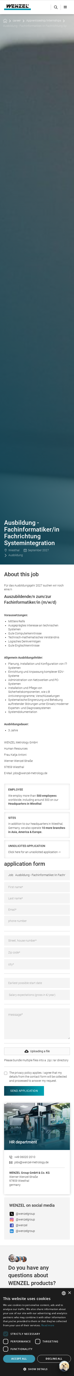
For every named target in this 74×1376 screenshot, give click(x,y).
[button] (65, 7)
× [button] (69, 1292)
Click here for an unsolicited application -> (34, 852)
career (17, 20)
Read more (47, 1325)
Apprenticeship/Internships (43, 20)
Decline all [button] (54, 1358)
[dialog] (37, 1332)
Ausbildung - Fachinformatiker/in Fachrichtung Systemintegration (35, 25)
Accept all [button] (19, 1358)
